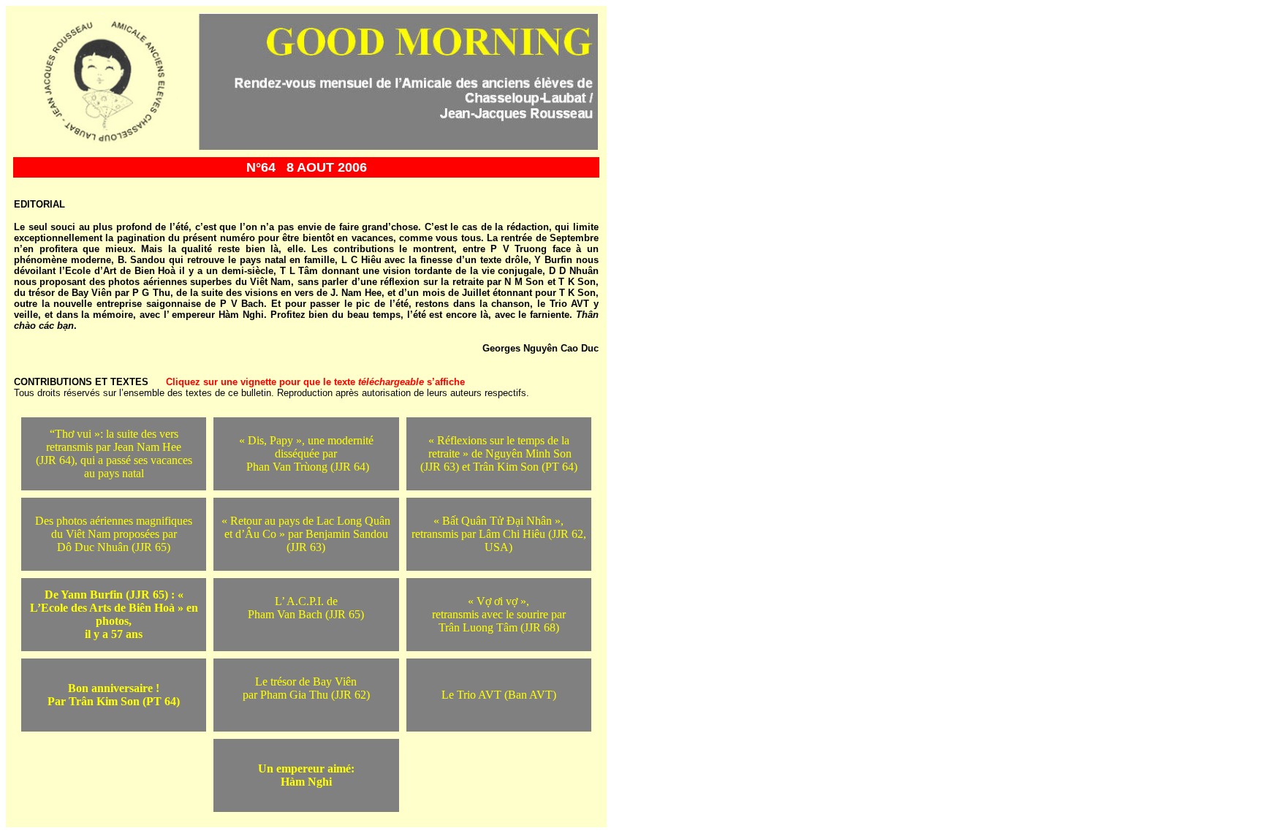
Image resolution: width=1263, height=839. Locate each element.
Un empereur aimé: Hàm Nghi (306, 775)
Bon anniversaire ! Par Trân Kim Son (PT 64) (114, 694)
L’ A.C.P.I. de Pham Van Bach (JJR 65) (306, 607)
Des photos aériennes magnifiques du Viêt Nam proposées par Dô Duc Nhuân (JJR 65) (113, 534)
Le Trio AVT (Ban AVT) (498, 694)
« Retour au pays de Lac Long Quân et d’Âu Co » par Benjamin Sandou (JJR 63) (305, 534)
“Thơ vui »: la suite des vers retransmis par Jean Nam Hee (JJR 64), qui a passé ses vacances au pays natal (114, 453)
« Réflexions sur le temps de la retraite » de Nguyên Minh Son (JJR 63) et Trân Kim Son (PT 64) (498, 453)
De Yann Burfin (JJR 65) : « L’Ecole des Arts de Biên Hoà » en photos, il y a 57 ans (114, 614)
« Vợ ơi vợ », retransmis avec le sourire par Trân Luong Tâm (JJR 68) (499, 614)
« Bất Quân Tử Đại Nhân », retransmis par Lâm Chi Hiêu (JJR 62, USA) (498, 534)
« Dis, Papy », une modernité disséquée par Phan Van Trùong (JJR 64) (306, 453)
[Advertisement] (1078, 748)
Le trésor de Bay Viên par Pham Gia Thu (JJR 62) (306, 688)
